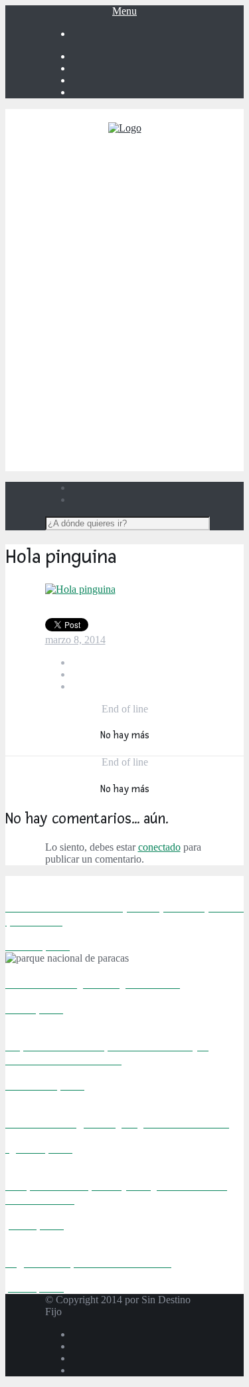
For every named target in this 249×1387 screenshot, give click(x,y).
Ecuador (164, 234)
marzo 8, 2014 (75, 639)
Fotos (137, 425)
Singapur (164, 354)
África (151, 258)
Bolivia (164, 198)
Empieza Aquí (138, 150)
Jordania (164, 413)
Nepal (164, 342)
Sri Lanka (164, 366)
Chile (164, 222)
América (151, 174)
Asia (151, 294)
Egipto (165, 270)
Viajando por (138, 162)
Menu (124, 11)
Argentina (164, 186)
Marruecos (164, 282)
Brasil (164, 210)
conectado (159, 847)
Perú (164, 246)
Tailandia (164, 377)
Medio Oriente (151, 389)
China (164, 306)
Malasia (164, 330)
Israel (164, 401)
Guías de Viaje (138, 437)
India (164, 318)
